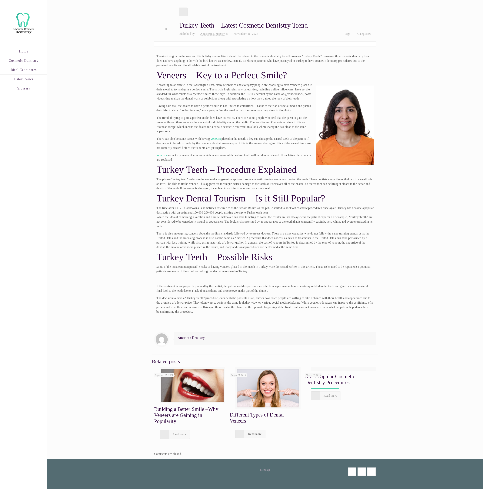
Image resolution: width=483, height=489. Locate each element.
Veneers (161, 155)
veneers (216, 138)
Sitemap (265, 469)
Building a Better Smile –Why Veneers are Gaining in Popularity (186, 415)
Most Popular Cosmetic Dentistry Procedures (330, 379)
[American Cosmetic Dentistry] (23, 23)
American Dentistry (212, 33)
